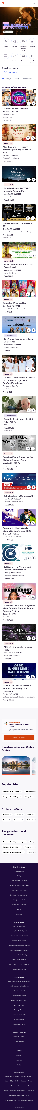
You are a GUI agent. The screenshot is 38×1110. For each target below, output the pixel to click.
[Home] (3, 3)
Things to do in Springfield (12, 852)
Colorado (30, 820)
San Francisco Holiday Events (19, 986)
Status (30, 1086)
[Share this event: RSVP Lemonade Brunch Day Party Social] (34, 256)
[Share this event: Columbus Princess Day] (33, 294)
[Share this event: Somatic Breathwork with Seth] (34, 410)
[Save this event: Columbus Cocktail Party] (29, 103)
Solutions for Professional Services (19, 945)
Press (30, 1081)
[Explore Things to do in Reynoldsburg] (25, 842)
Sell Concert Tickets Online (19, 936)
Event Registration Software (19, 900)
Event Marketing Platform (19, 881)
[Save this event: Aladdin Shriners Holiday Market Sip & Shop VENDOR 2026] (28, 138)
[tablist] (17, 79)
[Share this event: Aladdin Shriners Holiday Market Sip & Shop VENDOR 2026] (33, 138)
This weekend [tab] (27, 78)
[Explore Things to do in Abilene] (21, 791)
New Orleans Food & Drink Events (19, 981)
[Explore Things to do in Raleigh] (20, 797)
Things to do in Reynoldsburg (13, 842)
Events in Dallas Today (19, 1015)
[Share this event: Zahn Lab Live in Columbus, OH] (34, 487)
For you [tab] (9, 78)
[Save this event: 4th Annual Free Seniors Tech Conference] (29, 330)
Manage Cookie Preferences (18, 1095)
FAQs (19, 909)
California (30, 815)
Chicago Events (19, 1010)
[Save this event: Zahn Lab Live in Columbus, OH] (29, 487)
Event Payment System (19, 940)
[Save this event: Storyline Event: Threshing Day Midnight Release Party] (28, 449)
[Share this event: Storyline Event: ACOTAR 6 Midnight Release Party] (34, 180)
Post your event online (19, 969)
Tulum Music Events (19, 991)
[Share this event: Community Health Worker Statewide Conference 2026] (33, 523)
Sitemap (19, 914)
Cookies (29, 1090)
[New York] (16, 773)
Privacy (12, 1090)
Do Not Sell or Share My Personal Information (19, 1100)
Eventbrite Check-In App (19, 890)
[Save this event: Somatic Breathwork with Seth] (29, 410)
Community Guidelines (19, 904)
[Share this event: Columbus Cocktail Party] (34, 103)
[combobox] (20, 72)
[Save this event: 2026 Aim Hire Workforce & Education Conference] (29, 558)
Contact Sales (19, 1041)
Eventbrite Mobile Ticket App (19, 885)
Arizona (18, 815)
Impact (6, 1086)
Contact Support (19, 1036)
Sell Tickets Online (19, 926)
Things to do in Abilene (11, 791)
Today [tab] (16, 78)
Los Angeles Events (19, 1019)
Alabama (6, 815)
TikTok (19, 1065)
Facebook (19, 1051)
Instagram (19, 1060)
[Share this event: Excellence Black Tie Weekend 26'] (33, 218)
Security (13, 1086)
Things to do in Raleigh (11, 797)
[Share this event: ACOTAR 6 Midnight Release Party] (34, 638)
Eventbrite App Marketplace (19, 895)
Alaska (5, 820)
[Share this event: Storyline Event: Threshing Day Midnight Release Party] (33, 449)
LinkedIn (19, 1055)
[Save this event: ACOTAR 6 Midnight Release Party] (29, 638)
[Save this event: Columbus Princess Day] (28, 294)
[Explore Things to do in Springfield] (23, 852)
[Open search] (29, 3)
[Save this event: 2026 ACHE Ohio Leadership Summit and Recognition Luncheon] (28, 677)
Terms (6, 1090)
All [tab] (3, 78)
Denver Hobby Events (19, 995)
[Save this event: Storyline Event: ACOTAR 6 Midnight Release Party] (29, 180)
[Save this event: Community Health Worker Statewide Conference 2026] (28, 523)
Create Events (19, 871)
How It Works (8, 1076)
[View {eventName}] (19, 97)
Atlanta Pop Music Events (19, 1000)
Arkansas (17, 820)
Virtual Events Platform (19, 960)
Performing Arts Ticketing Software (19, 931)
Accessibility (21, 1090)
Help (17, 1081)
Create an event (19, 738)
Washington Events (19, 1024)
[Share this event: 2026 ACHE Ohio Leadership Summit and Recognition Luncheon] (33, 677)
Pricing (19, 876)
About (6, 1081)
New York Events (19, 1005)
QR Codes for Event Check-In (19, 964)
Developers (22, 1086)
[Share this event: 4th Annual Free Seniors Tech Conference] (34, 330)
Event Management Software (19, 950)
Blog (11, 1081)
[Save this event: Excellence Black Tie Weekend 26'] (28, 218)
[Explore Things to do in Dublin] (20, 847)
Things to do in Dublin (10, 847)
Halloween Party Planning (19, 955)
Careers (23, 1081)
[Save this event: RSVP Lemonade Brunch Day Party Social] (29, 256)
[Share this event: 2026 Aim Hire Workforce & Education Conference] (34, 558)
